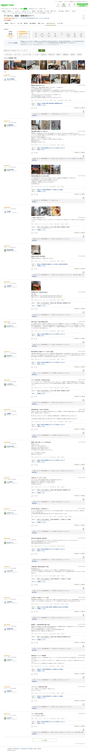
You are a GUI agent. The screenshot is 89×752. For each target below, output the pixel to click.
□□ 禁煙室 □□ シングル (41, 104)
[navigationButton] (83, 64)
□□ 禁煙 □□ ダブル (40, 335)
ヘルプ (56, 1)
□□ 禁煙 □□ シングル (41, 149)
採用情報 (31, 748)
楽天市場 (79, 1)
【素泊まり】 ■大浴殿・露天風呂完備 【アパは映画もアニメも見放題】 (50, 189)
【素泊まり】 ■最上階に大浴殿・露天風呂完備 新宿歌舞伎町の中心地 (49, 103)
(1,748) (50, 23)
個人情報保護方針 (16, 748)
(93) (33, 23)
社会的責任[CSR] (24, 748)
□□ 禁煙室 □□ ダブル (41, 393)
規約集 (35, 748)
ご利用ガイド (60, 1)
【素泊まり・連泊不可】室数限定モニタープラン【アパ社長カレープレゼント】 (51, 147)
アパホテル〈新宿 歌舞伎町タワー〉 (19, 15)
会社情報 (9, 748)
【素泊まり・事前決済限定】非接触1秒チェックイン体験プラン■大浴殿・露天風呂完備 (52, 264)
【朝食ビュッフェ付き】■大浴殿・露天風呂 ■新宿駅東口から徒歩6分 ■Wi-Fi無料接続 (52, 607)
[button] (6, 65)
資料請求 (39, 748)
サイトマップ (66, 1)
